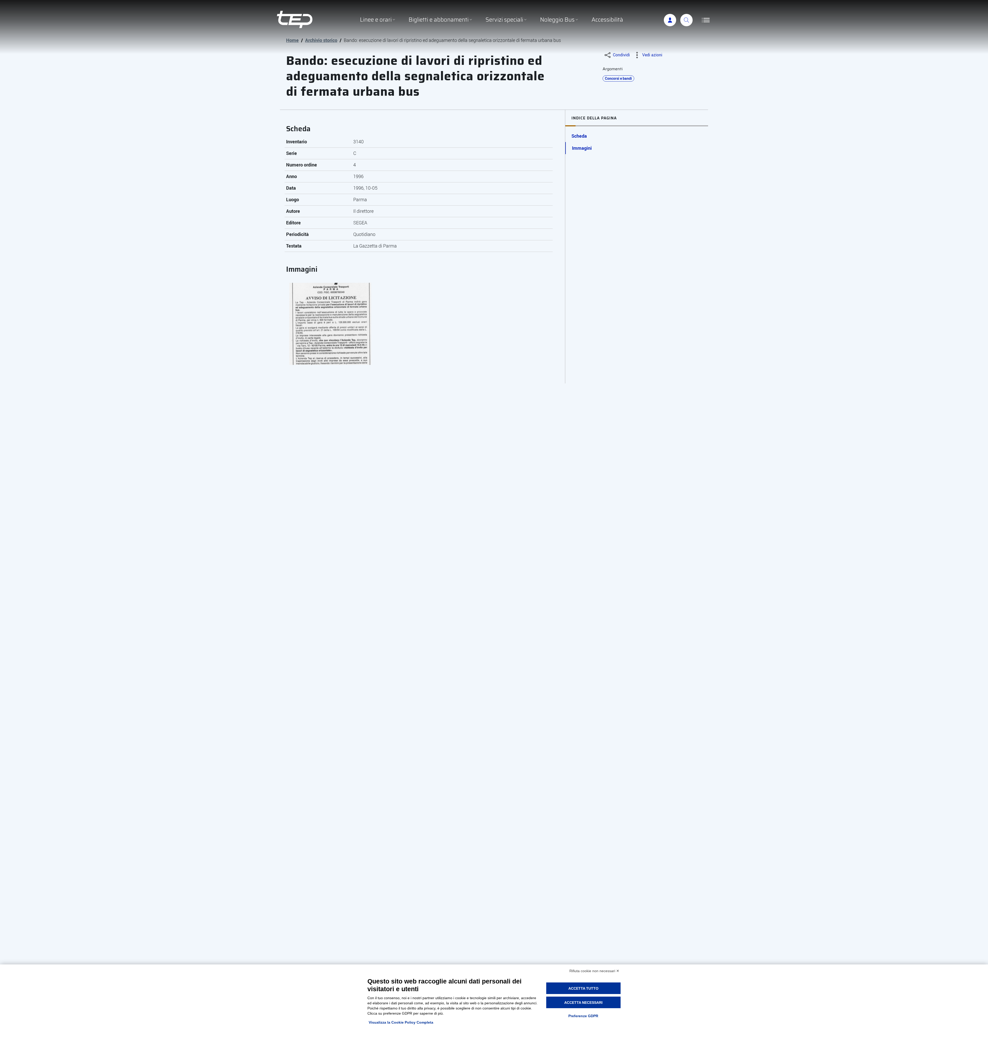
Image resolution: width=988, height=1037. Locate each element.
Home (292, 40)
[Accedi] (670, 20)
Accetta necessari (583, 1002)
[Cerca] (686, 20)
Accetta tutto (583, 988)
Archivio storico (321, 40)
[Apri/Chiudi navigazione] (705, 20)
